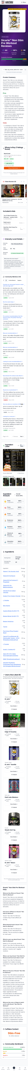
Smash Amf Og (10, 830)
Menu (24, 2)
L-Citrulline (6, 600)
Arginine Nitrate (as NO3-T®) (11, 611)
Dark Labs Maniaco (11, 797)
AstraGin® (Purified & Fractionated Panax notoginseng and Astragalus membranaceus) (12, 664)
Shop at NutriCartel (13, 168)
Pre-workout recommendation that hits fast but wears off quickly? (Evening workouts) (12, 317)
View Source (21, 473)
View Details (13, 706)
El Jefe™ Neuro (10, 863)
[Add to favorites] (25, 69)
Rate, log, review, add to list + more (14, 69)
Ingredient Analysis (7, 495)
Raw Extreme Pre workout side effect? (12, 375)
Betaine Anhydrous (8, 621)
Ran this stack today (8, 302)
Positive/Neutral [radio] (12, 280)
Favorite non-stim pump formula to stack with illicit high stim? (13, 285)
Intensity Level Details (13, 239)
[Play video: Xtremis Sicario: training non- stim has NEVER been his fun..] (12, 190)
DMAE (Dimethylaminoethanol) (11, 659)
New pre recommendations (10, 333)
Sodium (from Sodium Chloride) (11, 596)
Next (21, 436)
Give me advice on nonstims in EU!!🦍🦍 (13, 404)
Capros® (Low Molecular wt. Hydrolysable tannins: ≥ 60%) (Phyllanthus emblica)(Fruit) (11, 638)
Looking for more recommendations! (12, 361)
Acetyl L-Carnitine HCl (9, 649)
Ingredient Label (9, 445)
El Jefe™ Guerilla (10, 764)
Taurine (5, 626)
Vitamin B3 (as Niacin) (9, 576)
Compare (14, 709)
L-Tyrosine (6, 644)
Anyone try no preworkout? (10, 390)
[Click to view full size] (14, 460)
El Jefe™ (7, 699)
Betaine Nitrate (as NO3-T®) (11, 616)
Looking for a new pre (8, 416)
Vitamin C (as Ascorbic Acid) (11, 571)
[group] (13, 280)
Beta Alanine (6, 605)
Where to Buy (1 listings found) (14, 148)
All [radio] (6, 280)
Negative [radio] (19, 280)
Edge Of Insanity (10, 732)
